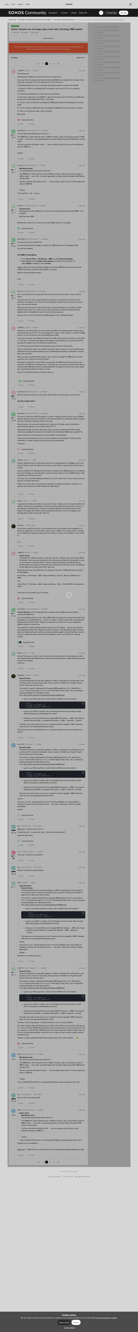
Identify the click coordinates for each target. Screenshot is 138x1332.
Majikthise (20, 675)
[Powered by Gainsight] (69, 1172)
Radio (28, 4)
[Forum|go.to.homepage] (27, 13)
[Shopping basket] (130, 4)
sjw (18, 826)
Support (20, 4)
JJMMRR (20, 70)
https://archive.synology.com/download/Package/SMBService (44, 695)
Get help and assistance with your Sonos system (35, 20)
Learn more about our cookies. (106, 1318)
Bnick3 (19, 653)
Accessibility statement (82, 1176)
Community (12, 20)
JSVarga (20, 460)
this (33, 1097)
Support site (83, 13)
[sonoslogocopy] (69, 4)
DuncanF (20, 165)
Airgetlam (20, 525)
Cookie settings (68, 1176)
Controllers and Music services (64, 20)
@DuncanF (21, 829)
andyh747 (20, 968)
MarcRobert (21, 130)
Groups (73, 13)
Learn (13, 4)
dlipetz (19, 1054)
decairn (19, 501)
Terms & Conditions (54, 1176)
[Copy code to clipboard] (83, 703)
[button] (111, 13)
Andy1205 (20, 744)
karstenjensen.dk (23, 391)
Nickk (19, 882)
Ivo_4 (19, 851)
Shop (7, 4)
